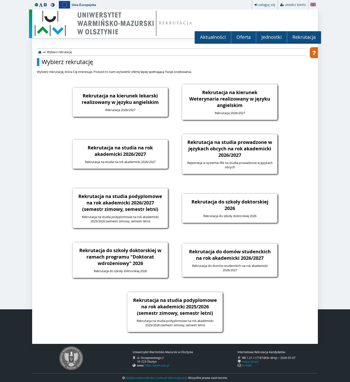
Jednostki (271, 37)
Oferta (243, 37)
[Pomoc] (314, 52)
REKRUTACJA (176, 23)
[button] (36, 4)
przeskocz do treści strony (1, 1)
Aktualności (213, 37)
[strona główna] (40, 52)
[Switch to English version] (313, 5)
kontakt (247, 365)
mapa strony (250, 361)
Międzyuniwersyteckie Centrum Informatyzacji (156, 378)
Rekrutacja (304, 37)
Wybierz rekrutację (67, 62)
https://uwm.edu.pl (157, 365)
